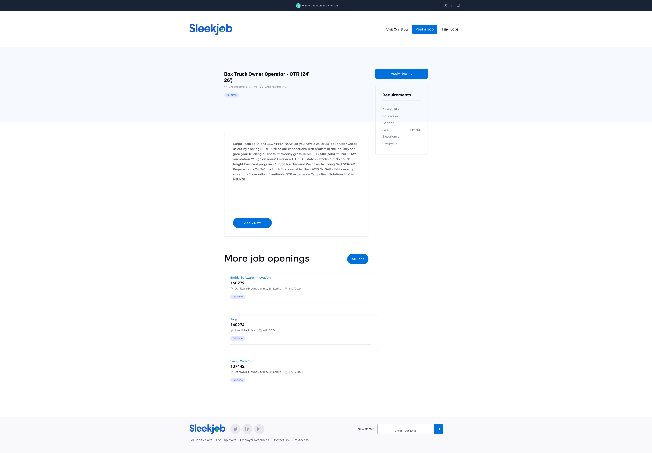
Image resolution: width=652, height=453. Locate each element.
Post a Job (424, 29)
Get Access (300, 440)
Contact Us (281, 440)
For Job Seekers (200, 440)
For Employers (226, 440)
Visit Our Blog (397, 29)
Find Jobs (450, 29)
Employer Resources (254, 440)
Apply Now (252, 223)
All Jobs (358, 259)
